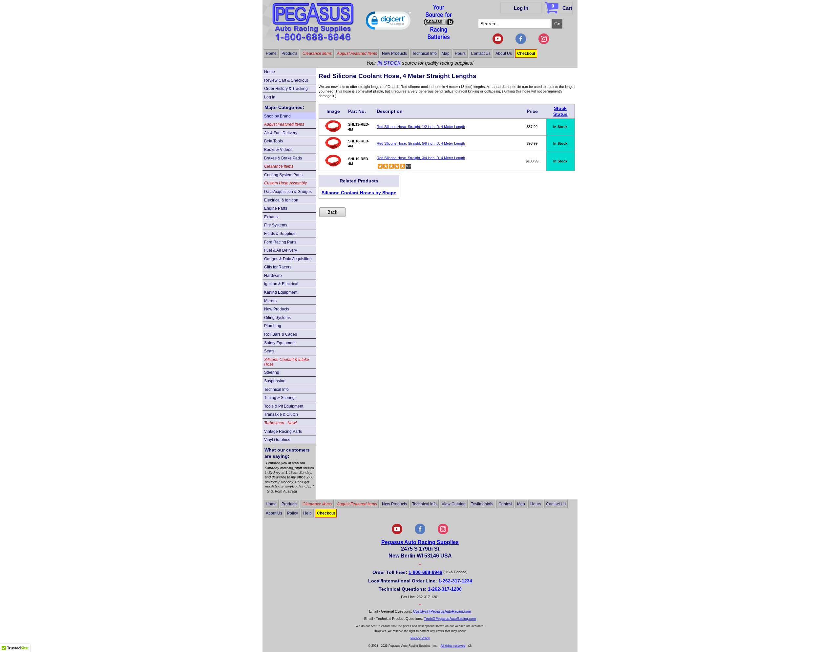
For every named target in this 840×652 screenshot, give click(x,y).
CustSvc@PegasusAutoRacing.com (442, 611)
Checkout (526, 53)
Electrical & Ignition (281, 200)
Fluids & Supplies (279, 233)
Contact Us (481, 53)
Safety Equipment (280, 343)
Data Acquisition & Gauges (288, 191)
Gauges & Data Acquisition (288, 259)
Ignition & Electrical (281, 284)
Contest (505, 503)
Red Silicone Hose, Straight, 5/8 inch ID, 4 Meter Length (421, 143)
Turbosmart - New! (280, 423)
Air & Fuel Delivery (280, 133)
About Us (503, 53)
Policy (292, 513)
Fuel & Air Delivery (280, 250)
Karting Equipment (280, 292)
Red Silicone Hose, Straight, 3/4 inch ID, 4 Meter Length (421, 158)
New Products (394, 53)
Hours (460, 53)
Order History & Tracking (286, 88)
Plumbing (272, 326)
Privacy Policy (420, 638)
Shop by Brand (277, 116)
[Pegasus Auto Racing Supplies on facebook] (520, 43)
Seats (269, 351)
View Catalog (454, 503)
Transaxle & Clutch (281, 414)
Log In (521, 8)
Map (446, 53)
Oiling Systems (277, 317)
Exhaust (271, 217)
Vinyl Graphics (277, 439)
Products (289, 53)
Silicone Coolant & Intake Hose (286, 362)
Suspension (274, 381)
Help (307, 513)
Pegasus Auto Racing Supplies (420, 542)
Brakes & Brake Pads (283, 158)
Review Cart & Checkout (286, 80)
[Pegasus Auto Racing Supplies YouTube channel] (498, 43)
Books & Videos (278, 149)
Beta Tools (273, 141)
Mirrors (270, 301)
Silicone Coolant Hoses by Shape (359, 192)
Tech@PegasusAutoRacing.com (450, 618)
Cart (562, 7)
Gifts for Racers (277, 267)
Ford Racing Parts (280, 242)
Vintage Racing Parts (283, 431)
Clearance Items (317, 53)
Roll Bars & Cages (280, 334)
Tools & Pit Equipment (283, 406)
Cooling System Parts (283, 175)
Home (271, 53)
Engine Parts (275, 208)
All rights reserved (453, 645)
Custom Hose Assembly (285, 183)
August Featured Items (357, 53)
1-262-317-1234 (455, 580)
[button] (388, 22)
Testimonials (482, 503)
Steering (271, 372)
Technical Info (424, 53)
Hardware (273, 275)
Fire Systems (275, 225)
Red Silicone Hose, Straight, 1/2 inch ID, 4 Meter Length (421, 127)
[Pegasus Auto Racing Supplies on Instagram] (543, 43)
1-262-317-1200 (445, 589)
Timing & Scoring (279, 397)
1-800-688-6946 (425, 572)
